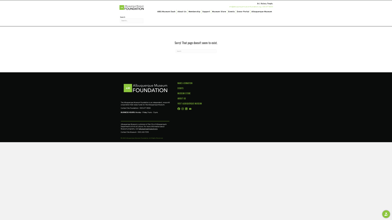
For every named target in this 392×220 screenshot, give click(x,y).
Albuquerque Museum (261, 12)
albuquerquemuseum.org (148, 129)
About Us (182, 12)
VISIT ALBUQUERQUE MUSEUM (190, 103)
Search (122, 17)
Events (231, 12)
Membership (194, 12)
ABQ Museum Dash (166, 12)
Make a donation (185, 83)
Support (206, 12)
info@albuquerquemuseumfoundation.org (245, 7)
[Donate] (386, 214)
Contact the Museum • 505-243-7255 (135, 132)
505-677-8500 (268, 7)
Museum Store (219, 12)
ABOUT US (182, 98)
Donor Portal (243, 12)
